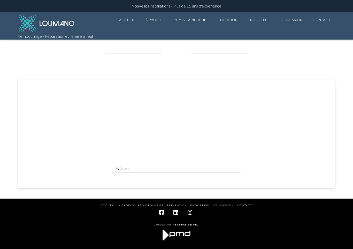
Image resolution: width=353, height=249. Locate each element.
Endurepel (200, 205)
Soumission (223, 205)
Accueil (108, 205)
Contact (244, 205)
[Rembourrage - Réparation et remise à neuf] (47, 23)
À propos (126, 205)
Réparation (177, 205)
